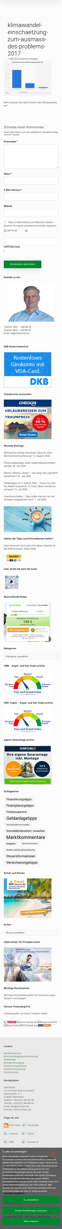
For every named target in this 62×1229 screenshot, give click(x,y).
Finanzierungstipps (19, 799)
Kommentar (11, 141)
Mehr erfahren (31, 1221)
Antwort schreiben (29, 59)
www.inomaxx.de (22, 1109)
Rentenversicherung (14, 1069)
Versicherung (11, 1072)
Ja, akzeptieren (31, 1199)
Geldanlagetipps (21, 818)
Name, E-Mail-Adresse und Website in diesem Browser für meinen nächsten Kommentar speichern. (30, 224)
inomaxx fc (33, 1142)
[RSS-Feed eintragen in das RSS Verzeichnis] (44, 1025)
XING (11, 1142)
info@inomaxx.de (19, 1106)
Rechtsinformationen (30, 844)
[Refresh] (26, 230)
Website (8, 206)
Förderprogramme (16, 811)
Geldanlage (10, 1059)
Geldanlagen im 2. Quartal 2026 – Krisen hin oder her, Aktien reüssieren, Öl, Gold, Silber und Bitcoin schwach (30, 486)
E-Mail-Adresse (13, 190)
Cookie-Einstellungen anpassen (31, 1210)
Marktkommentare (25, 837)
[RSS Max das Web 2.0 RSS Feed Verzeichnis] (27, 1021)
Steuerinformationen (20, 856)
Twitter (30, 1133)
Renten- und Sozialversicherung (20, 850)
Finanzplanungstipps (20, 805)
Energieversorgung (14, 1062)
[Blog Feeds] (11, 1025)
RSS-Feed (14, 1125)
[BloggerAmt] (47, 1021)
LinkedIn (13, 1133)
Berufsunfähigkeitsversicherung (21, 1056)
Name (8, 174)
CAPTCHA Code (12, 247)
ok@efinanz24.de (19, 333)
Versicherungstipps (22, 862)
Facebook (33, 1125)
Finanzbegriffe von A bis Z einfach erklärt (26, 1013)
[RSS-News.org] (28, 1025)
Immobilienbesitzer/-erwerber (25, 831)
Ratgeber (11, 843)
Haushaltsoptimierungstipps (17, 825)
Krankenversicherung (15, 1065)
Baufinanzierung (12, 1053)
